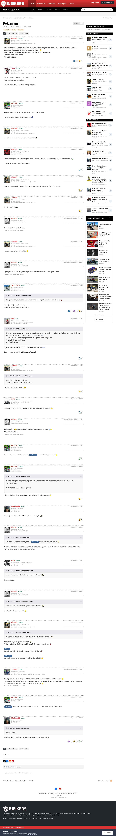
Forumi (32, 10)
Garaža (71, 4)
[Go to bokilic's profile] (89, 210)
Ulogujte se (94, 2)
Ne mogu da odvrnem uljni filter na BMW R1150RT (98, 104)
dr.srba (94, 74)
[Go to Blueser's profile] (7, 221)
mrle (13, 399)
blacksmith (95, 145)
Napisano (77, 38)
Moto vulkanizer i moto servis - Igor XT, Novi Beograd (99, 168)
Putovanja (51, 4)
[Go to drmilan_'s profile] (7, 106)
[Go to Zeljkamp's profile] (89, 153)
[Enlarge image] (72, 159)
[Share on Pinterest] (13, 761)
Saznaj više (99, 319)
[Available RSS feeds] (111, 780)
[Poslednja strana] (16, 33)
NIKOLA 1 (94, 89)
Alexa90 (12, 27)
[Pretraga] (111, 9)
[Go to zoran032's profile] (7, 672)
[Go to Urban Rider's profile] (89, 48)
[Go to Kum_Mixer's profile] (89, 39)
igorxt (93, 171)
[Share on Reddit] (10, 761)
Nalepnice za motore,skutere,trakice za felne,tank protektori (99, 179)
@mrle (7, 649)
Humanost (41, 4)
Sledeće (11, 33)
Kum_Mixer (95, 41)
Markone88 (15, 506)
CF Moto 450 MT (97, 87)
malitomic (94, 115)
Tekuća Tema (103, 10)
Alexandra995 (95, 160)
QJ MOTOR (95, 46)
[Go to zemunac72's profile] (7, 288)
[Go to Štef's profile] (7, 321)
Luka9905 (94, 136)
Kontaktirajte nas (66, 793)
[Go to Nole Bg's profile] (7, 152)
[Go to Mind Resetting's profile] (89, 65)
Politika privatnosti (54, 793)
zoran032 (14, 669)
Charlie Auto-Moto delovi (100, 158)
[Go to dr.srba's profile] (89, 74)
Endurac (94, 98)
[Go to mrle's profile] (7, 401)
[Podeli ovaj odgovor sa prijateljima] (83, 43)
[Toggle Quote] (6, 295)
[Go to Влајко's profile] (89, 55)
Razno (57, 10)
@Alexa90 (33, 455)
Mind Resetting (96, 67)
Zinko (93, 107)
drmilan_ (14, 103)
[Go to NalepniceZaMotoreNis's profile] (89, 178)
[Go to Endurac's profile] (89, 96)
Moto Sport (62, 4)
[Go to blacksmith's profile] (89, 143)
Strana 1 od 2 (23, 33)
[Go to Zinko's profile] (89, 103)
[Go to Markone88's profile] (7, 509)
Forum (32, 4)
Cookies (75, 793)
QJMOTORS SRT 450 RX (99, 72)
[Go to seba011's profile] (89, 125)
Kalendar (49, 10)
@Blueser (8, 656)
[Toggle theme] (110, 218)
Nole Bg (14, 149)
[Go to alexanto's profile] (89, 81)
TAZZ (13, 68)
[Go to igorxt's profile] (89, 167)
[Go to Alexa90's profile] (7, 41)
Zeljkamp (94, 153)
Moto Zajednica (11, 9)
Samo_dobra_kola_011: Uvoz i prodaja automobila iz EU (99, 132)
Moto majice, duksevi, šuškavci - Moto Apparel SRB (99, 199)
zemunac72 (15, 285)
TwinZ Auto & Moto (98, 151)
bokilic (94, 212)
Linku (32, 52)
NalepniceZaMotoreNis (98, 182)
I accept (108, 832)
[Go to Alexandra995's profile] (89, 160)
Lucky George (95, 203)
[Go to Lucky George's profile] (89, 199)
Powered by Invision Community (58, 797)
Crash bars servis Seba (99, 123)
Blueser (14, 218)
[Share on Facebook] (7, 761)
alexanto (94, 81)
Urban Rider (95, 48)
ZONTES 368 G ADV (98, 79)
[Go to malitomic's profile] (89, 113)
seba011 (94, 125)
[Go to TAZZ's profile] (7, 71)
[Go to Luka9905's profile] (89, 132)
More (65, 10)
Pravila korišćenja (32, 833)
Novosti (40, 10)
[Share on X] (4, 761)
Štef (12, 318)
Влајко (94, 57)
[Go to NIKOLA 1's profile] (89, 88)
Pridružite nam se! (107, 2)
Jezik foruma (42, 793)
